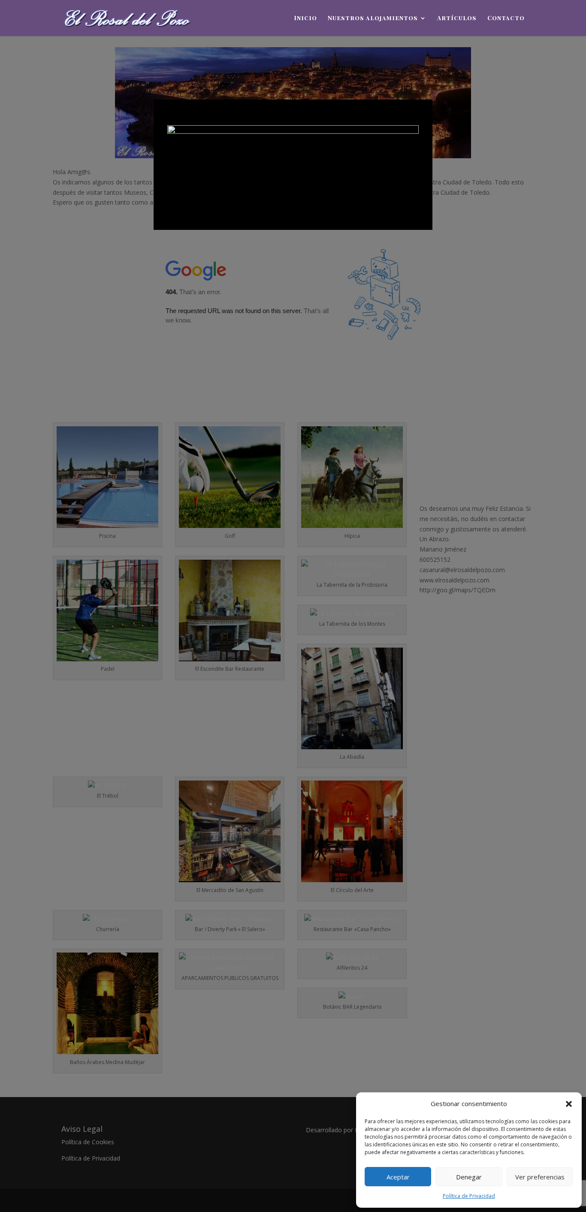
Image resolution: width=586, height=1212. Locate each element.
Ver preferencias (540, 1177)
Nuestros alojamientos (373, 18)
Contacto (506, 18)
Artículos (457, 18)
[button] (569, 1104)
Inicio (305, 18)
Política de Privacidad (469, 1196)
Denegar (469, 1177)
